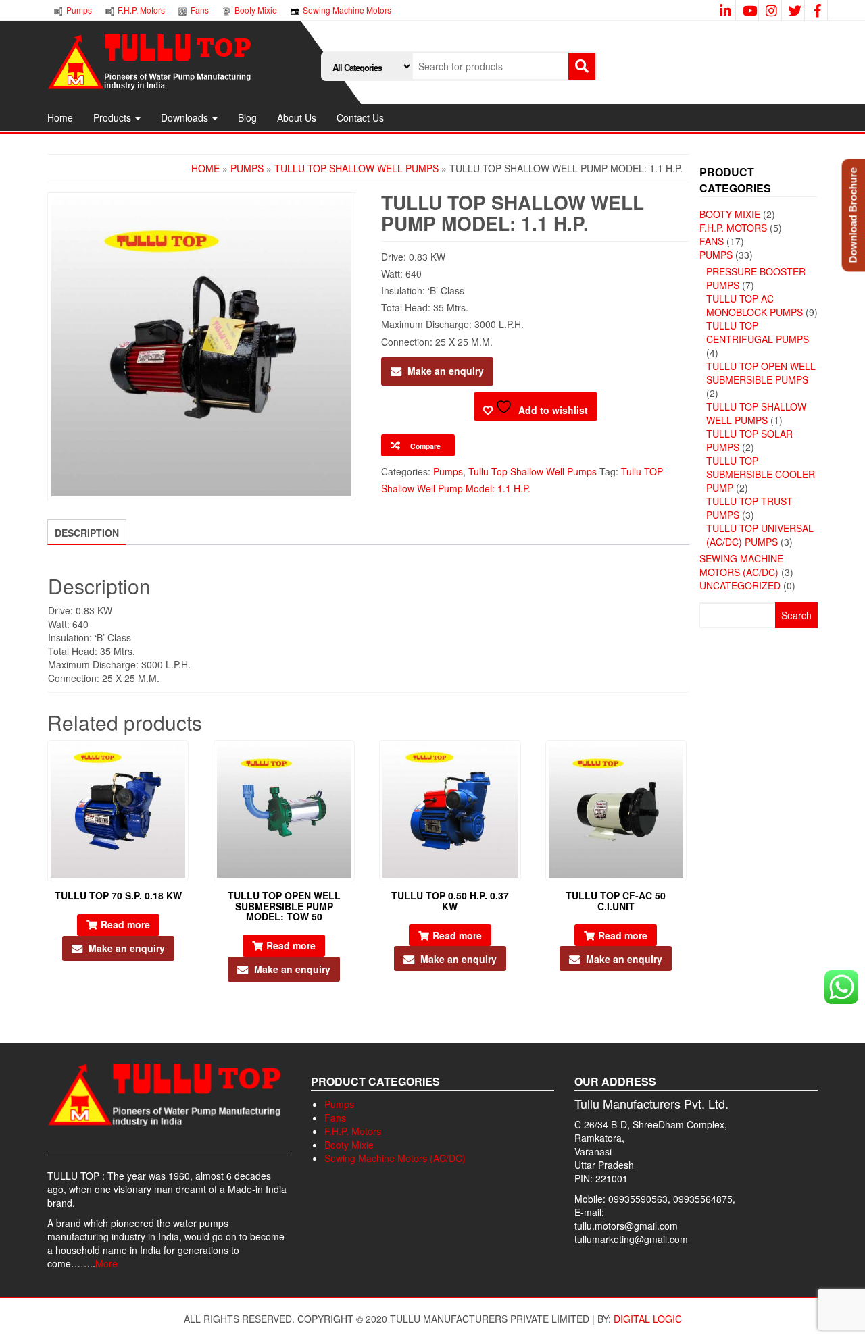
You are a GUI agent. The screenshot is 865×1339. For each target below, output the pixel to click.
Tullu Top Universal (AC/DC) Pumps (760, 534)
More (106, 1263)
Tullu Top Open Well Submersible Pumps (761, 372)
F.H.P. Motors (733, 227)
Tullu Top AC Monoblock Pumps (754, 305)
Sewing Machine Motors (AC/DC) (741, 565)
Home (60, 117)
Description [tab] (87, 533)
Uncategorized (740, 585)
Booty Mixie (729, 214)
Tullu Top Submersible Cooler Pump (760, 474)
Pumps (247, 168)
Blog (247, 117)
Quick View (182, 760)
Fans (711, 241)
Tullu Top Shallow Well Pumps (356, 168)
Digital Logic (648, 1318)
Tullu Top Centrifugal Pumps (757, 332)
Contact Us (360, 117)
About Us (296, 117)
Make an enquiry (445, 370)
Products (113, 117)
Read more (125, 924)
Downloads (186, 117)
